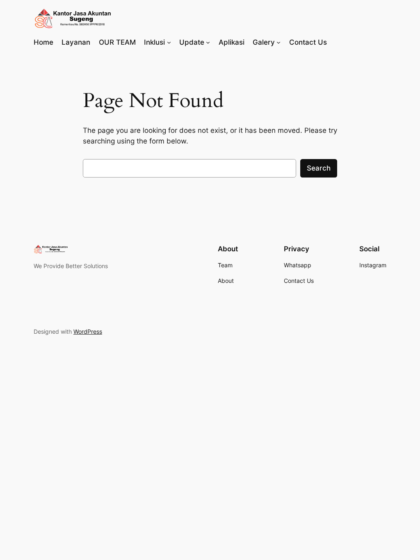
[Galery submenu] (278, 42)
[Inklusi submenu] (169, 42)
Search (319, 168)
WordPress (87, 331)
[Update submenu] (208, 42)
